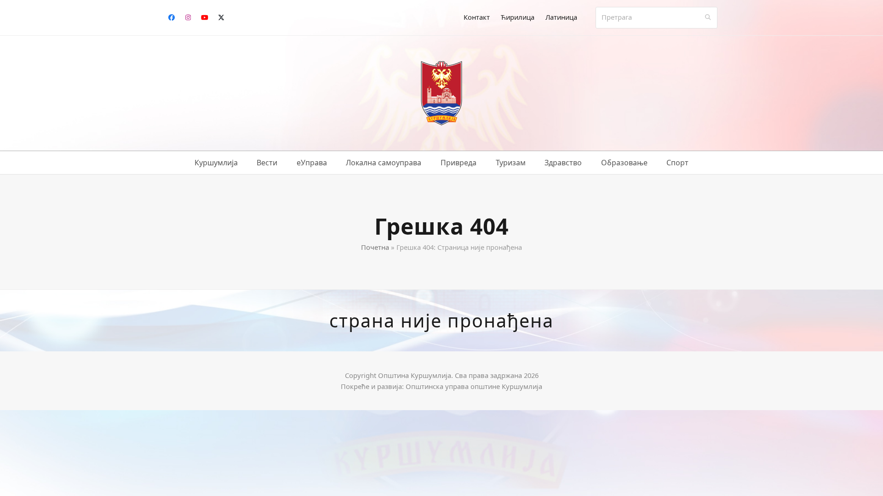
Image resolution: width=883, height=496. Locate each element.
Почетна (375, 247)
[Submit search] (708, 17)
